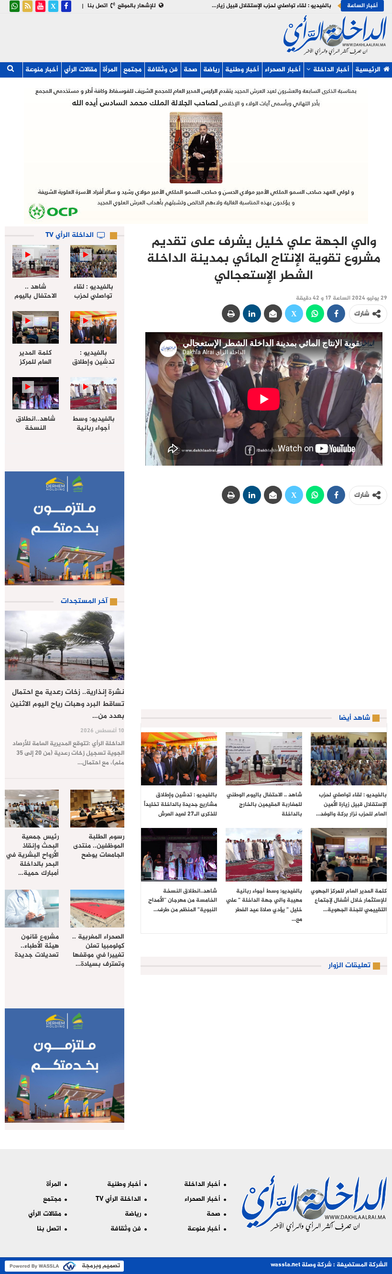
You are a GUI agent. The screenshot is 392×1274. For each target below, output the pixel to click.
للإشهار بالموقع (137, 6)
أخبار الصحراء (283, 69)
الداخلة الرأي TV (118, 1199)
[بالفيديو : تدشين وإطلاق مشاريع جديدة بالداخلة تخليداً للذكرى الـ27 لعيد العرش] (179, 759)
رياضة (211, 69)
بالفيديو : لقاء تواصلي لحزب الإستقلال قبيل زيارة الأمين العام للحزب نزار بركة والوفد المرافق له (218, 6)
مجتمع (132, 69)
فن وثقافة (162, 69)
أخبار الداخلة (331, 69)
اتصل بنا (97, 6)
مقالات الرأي (80, 69)
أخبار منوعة (41, 69)
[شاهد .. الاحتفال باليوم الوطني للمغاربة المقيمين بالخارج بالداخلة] (264, 759)
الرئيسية (368, 69)
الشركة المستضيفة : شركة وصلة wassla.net (329, 1265)
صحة (190, 69)
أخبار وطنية (242, 69)
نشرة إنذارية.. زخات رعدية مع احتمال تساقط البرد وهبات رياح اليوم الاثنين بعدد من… (67, 704)
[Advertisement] (170, 35)
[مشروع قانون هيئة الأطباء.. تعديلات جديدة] (32, 909)
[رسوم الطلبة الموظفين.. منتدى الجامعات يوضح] (97, 808)
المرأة (110, 69)
